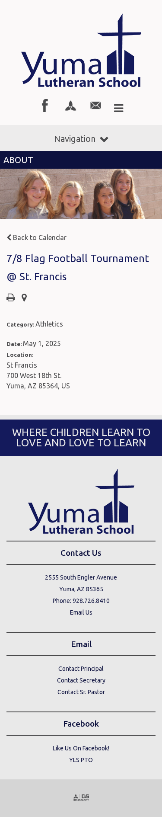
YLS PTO (81, 759)
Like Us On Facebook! (81, 748)
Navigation (74, 139)
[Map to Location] (24, 298)
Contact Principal (81, 668)
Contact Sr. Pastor (81, 692)
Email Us (81, 612)
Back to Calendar (39, 237)
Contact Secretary (81, 680)
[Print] (10, 298)
